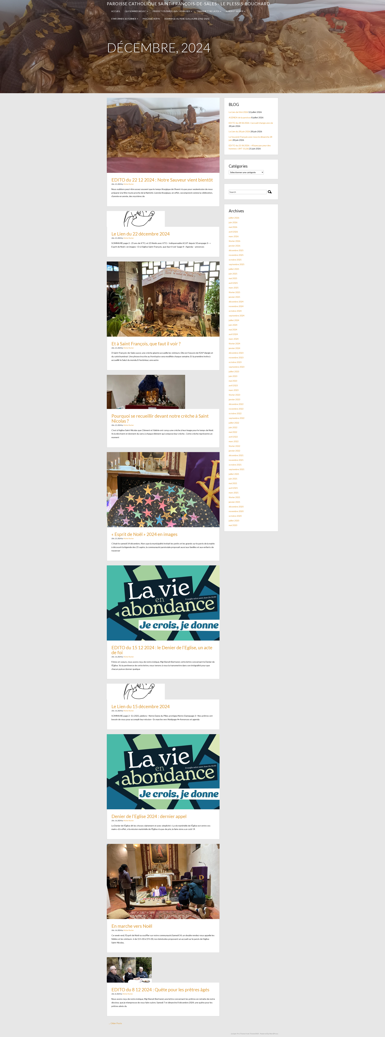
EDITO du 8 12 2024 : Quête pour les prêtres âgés (160, 989)
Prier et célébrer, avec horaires (172, 11)
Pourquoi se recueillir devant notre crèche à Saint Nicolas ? (160, 418)
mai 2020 (233, 525)
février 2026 (234, 241)
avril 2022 (233, 436)
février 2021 (234, 497)
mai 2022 (233, 432)
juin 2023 (233, 376)
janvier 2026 (234, 245)
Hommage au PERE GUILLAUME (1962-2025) (187, 18)
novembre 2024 (236, 306)
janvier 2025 (234, 297)
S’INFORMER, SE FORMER (124, 18)
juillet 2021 (234, 474)
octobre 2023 (235, 362)
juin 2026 (233, 222)
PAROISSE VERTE (151, 18)
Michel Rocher (128, 184)
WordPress (273, 1034)
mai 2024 (233, 329)
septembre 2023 (236, 367)
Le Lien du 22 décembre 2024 (140, 233)
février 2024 (234, 343)
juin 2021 (233, 478)
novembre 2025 (236, 255)
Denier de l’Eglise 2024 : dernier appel (148, 816)
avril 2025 (233, 283)
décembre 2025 (236, 250)
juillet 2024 (234, 320)
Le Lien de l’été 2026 (238, 112)
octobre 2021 (235, 464)
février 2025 (234, 292)
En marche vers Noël (131, 926)
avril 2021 (233, 488)
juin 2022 (233, 427)
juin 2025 (233, 273)
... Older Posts (115, 1023)
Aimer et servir (235, 11)
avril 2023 (233, 385)
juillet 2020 (234, 520)
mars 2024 (234, 339)
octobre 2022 (235, 413)
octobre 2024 (235, 311)
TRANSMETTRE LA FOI (208, 11)
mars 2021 (234, 492)
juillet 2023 (234, 371)
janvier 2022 (234, 450)
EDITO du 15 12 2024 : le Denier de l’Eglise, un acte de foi (161, 650)
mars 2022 (234, 441)
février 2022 (234, 446)
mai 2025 (233, 278)
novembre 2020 (236, 511)
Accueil (115, 11)
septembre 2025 (236, 264)
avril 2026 (233, 231)
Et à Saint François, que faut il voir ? (146, 343)
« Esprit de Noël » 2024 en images (144, 534)
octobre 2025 (235, 259)
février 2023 (234, 394)
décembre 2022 (236, 404)
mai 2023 (233, 380)
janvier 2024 (234, 348)
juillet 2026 (234, 217)
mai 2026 (233, 227)
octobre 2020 (235, 516)
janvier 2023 (234, 399)
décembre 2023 (236, 353)
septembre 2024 (236, 315)
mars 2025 (234, 287)
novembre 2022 (236, 408)
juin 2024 (233, 325)
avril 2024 (233, 334)
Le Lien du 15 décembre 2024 (140, 706)
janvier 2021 (234, 502)
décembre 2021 (236, 455)
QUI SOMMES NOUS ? (136, 11)
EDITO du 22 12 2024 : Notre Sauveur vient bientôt (162, 179)
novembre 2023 (236, 357)
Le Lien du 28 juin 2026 (239, 131)
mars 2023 (234, 390)
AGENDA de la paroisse (240, 117)
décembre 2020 (236, 506)
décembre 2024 (236, 301)
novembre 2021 (236, 460)
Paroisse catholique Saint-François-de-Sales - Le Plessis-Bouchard (188, 3)
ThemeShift (254, 1034)
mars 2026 (234, 236)
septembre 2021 (236, 469)
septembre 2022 (236, 418)
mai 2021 (233, 483)
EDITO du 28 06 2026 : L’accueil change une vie (251, 123)
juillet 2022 (234, 422)
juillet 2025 (234, 269)
